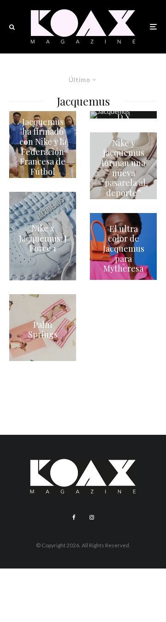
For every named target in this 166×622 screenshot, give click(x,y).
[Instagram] (92, 517)
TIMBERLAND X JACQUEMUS (123, 117)
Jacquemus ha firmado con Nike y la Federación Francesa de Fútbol (42, 147)
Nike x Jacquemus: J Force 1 (43, 239)
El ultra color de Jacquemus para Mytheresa (123, 249)
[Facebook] (74, 517)
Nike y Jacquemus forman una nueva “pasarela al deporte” (123, 168)
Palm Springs (43, 330)
